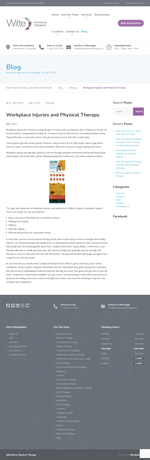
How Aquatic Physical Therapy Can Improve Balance (126, 153)
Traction (60, 375)
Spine (118, 199)
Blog (84, 31)
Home (55, 14)
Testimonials (102, 14)
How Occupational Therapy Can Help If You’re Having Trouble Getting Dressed (129, 142)
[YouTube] (27, 306)
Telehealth (61, 417)
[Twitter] (13, 306)
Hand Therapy (63, 404)
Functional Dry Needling (67, 350)
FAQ (11, 338)
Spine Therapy (63, 392)
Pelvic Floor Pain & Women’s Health (73, 358)
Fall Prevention (63, 363)
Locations (57, 31)
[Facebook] (8, 306)
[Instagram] (22, 306)
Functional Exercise (65, 429)
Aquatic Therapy (64, 346)
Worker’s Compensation (67, 421)
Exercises (120, 193)
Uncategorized (122, 206)
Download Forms (17, 354)
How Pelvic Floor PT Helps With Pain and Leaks (128, 133)
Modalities (61, 400)
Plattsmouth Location (134, 3)
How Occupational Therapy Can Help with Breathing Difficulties (129, 164)
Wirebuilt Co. (137, 454)
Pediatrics (61, 371)
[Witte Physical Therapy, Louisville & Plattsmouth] (26, 23)
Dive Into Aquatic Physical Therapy (128, 174)
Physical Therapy (64, 338)
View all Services (64, 333)
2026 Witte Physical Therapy (21, 454)
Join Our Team (70, 14)
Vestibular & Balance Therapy (70, 354)
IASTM (59, 425)
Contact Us (72, 31)
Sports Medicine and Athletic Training (74, 387)
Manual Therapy (64, 396)
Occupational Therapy (66, 342)
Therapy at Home (64, 412)
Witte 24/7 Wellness (65, 433)
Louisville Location (111, 3)
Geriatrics (60, 408)
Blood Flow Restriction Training (71, 367)
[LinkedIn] (17, 306)
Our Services (15, 350)
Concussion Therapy (66, 383)
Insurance (120, 196)
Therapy (49, 102)
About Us (13, 333)
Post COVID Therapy (66, 379)
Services (86, 14)
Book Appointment (131, 23)
